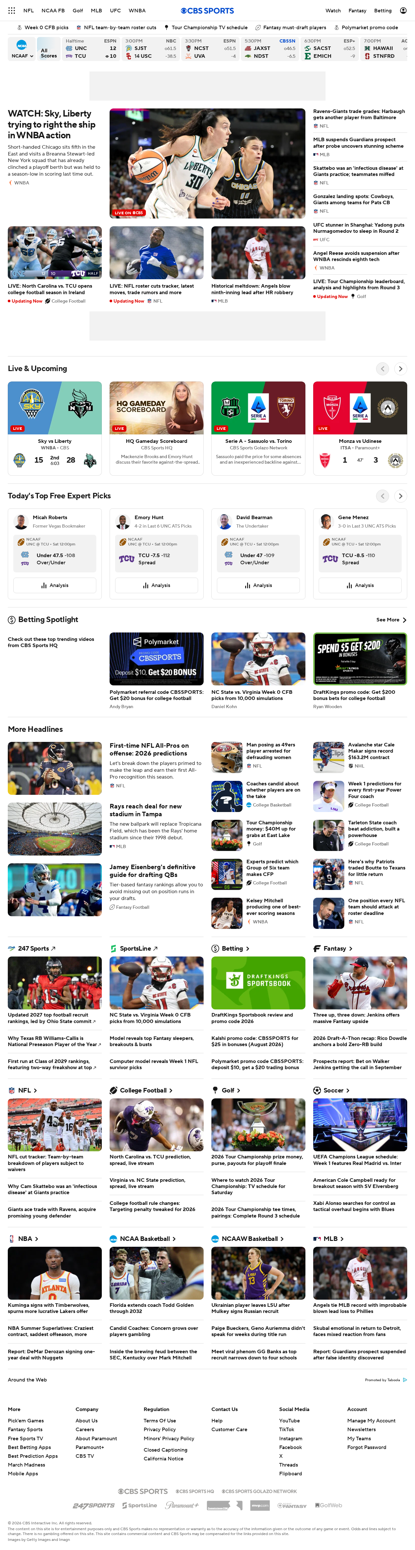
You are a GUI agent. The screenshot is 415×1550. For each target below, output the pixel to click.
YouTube (289, 1421)
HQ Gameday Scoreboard (157, 428)
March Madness (26, 1465)
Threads (288, 1465)
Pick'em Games (26, 1421)
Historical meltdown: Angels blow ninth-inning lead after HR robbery (258, 264)
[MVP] (260, 1503)
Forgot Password (366, 1447)
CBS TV (85, 1456)
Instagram (290, 1438)
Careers (85, 1429)
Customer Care (229, 1429)
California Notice (164, 1459)
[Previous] (382, 368)
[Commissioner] (225, 1503)
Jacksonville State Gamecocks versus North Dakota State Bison (270, 49)
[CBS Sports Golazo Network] (259, 1490)
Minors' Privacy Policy (169, 1438)
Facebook (290, 1447)
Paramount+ (90, 1447)
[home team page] (25, 553)
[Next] (400, 368)
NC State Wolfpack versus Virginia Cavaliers (210, 49)
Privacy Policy (160, 1429)
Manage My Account (371, 1421)
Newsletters (361, 1429)
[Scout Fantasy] (292, 1505)
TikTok (286, 1429)
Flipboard (290, 1473)
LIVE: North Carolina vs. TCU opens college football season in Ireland (55, 264)
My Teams (359, 1438)
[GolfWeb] (328, 1505)
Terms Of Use (160, 1421)
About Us (87, 1421)
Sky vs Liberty (55, 428)
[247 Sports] (94, 1504)
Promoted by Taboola (382, 1380)
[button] (11, 10)
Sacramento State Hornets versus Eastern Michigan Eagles (330, 49)
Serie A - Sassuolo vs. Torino (258, 428)
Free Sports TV (25, 1438)
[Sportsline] (140, 1504)
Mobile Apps (23, 1473)
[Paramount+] (182, 1504)
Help (217, 1421)
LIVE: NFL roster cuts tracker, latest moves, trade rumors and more (157, 264)
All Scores (49, 49)
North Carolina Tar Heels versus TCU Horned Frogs (91, 49)
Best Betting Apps (29, 1447)
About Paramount (96, 1438)
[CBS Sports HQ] (195, 1490)
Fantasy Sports (25, 1429)
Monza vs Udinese (360, 428)
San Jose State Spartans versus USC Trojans (151, 49)
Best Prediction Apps (33, 1456)
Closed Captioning (165, 1450)
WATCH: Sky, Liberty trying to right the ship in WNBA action (156, 163)
